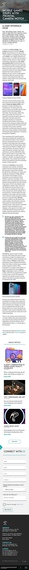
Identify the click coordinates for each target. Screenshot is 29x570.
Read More (7, 376)
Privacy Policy (19, 504)
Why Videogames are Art (14, 397)
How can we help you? (10, 494)
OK (20, 567)
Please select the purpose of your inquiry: (13, 485)
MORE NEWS (14, 441)
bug (15, 323)
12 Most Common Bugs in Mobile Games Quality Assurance (14, 366)
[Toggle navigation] (25, 3)
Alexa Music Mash (11, 426)
